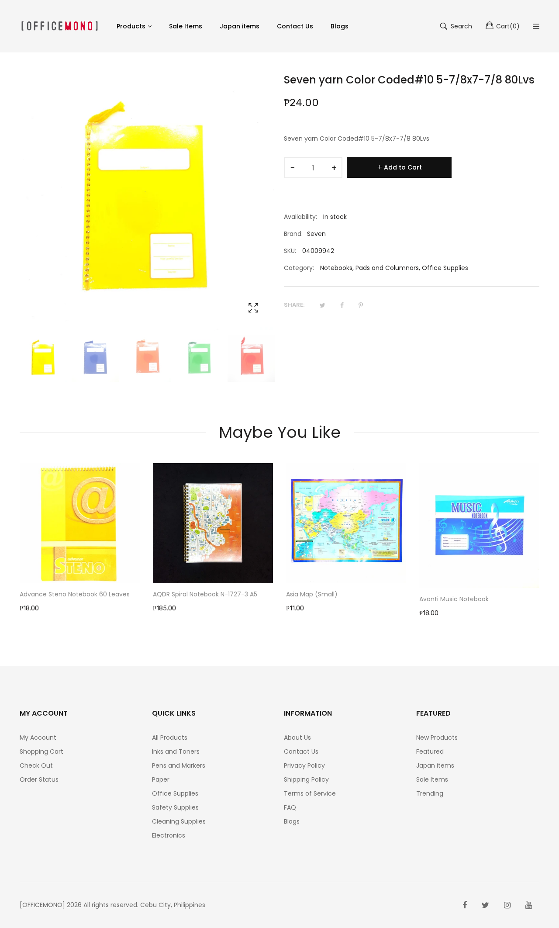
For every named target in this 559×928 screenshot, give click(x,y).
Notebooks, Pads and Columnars (369, 267)
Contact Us (301, 751)
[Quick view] (137, 568)
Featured (430, 751)
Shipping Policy (306, 779)
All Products (169, 737)
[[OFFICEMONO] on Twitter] (485, 905)
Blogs (292, 821)
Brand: (293, 233)
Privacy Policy (304, 765)
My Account (38, 737)
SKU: (290, 250)
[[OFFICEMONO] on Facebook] (464, 905)
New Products (437, 737)
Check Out (36, 765)
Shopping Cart (41, 751)
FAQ (290, 807)
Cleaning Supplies (179, 821)
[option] (43, 358)
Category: (299, 267)
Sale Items (432, 779)
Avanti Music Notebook (454, 599)
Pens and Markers (178, 765)
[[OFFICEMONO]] (59, 26)
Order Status (39, 779)
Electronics (168, 835)
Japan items (435, 765)
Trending (429, 793)
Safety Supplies (175, 807)
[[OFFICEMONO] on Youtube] (528, 905)
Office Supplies (445, 267)
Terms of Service (310, 793)
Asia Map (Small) (312, 594)
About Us (297, 737)
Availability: (300, 216)
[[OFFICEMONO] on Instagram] (507, 905)
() (508, 26)
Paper (160, 779)
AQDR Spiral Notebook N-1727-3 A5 (205, 594)
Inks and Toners (176, 751)
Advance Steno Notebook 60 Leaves (75, 594)
